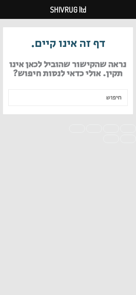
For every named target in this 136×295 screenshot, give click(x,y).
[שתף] (94, 128)
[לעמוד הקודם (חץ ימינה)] (128, 139)
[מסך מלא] (111, 128)
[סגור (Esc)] (77, 128)
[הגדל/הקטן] (128, 128)
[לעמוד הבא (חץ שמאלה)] (111, 139)
